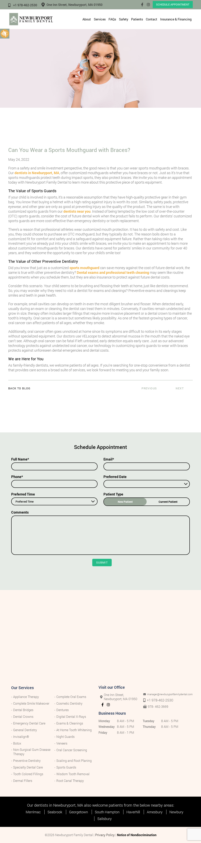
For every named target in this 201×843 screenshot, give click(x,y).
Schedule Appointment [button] (172, 4)
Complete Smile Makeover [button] (31, 703)
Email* (108, 459)
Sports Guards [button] (66, 767)
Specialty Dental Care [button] (28, 767)
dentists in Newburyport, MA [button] (37, 172)
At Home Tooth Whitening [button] (74, 730)
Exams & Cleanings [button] (69, 723)
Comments (20, 512)
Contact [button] (151, 19)
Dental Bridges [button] (23, 710)
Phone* (17, 476)
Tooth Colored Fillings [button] (28, 774)
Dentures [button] (62, 710)
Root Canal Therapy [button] (70, 781)
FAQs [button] (112, 19)
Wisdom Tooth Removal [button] (73, 774)
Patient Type (113, 494)
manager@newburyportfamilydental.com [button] (164, 694)
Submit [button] (102, 562)
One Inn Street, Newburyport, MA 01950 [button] (74, 5)
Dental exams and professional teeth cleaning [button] (113, 272)
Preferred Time (23, 494)
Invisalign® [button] (21, 737)
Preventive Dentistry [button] (27, 760)
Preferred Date (115, 476)
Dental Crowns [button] (23, 716)
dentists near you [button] (76, 211)
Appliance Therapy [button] (26, 697)
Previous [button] (149, 388)
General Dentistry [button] (25, 730)
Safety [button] (123, 19)
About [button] (86, 19)
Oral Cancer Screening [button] (71, 750)
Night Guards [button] (65, 737)
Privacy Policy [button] (105, 835)
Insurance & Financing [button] (176, 19)
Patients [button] (137, 19)
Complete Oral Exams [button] (71, 697)
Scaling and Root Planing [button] (74, 760)
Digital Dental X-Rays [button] (71, 716)
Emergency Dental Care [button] (29, 723)
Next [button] (180, 388)
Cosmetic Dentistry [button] (69, 703)
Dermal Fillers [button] (22, 781)
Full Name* (20, 459)
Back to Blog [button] (19, 388)
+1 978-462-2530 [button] (25, 5)
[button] (4, 33)
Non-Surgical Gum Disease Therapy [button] (31, 751)
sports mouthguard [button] (84, 267)
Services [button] (100, 19)
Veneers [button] (61, 743)
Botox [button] (17, 743)
